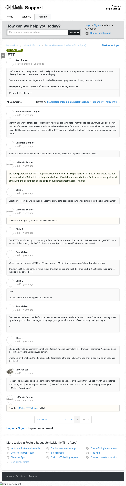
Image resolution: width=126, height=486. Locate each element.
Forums (43, 16)
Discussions (12, 45)
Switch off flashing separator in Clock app (72, 457)
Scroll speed (57, 452)
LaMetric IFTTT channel (28, 408)
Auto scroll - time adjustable (25, 448)
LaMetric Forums (31, 45)
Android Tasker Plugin (22, 452)
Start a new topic (111, 45)
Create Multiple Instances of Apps (108, 448)
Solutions (26, 16)
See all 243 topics (20, 462)
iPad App (95, 452)
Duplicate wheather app (63, 448)
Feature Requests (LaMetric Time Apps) (65, 45)
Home (10, 16)
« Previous (42, 419)
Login (88, 25)
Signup (97, 25)
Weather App (18, 457)
